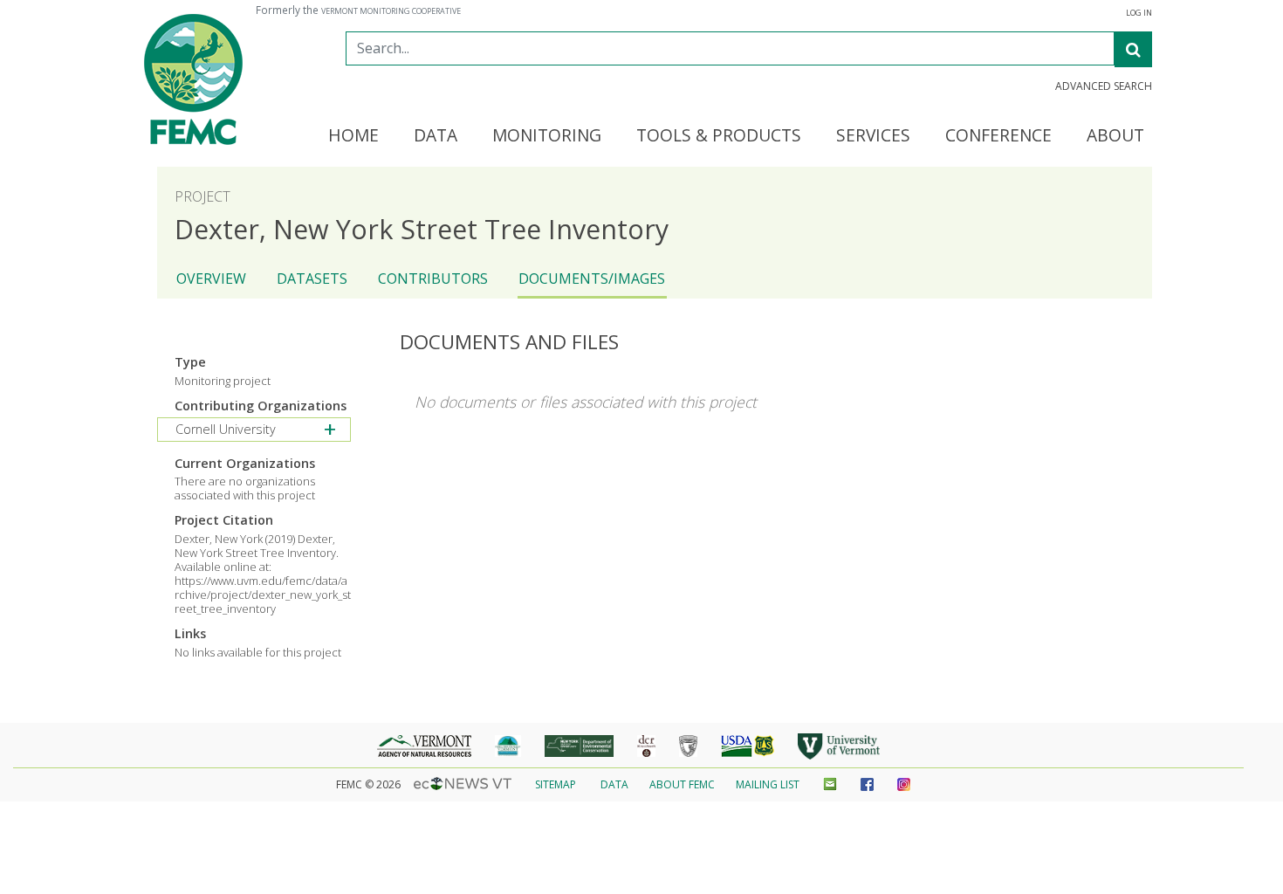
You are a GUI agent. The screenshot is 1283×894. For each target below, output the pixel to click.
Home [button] (353, 136)
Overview (211, 278)
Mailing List (767, 784)
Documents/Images (591, 278)
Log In (1139, 13)
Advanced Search (1103, 86)
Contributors (433, 278)
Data (614, 784)
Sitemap (555, 784)
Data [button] (435, 136)
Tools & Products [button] (718, 136)
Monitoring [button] (546, 136)
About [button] (1115, 136)
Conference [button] (998, 136)
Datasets (312, 278)
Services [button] (873, 136)
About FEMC (682, 784)
